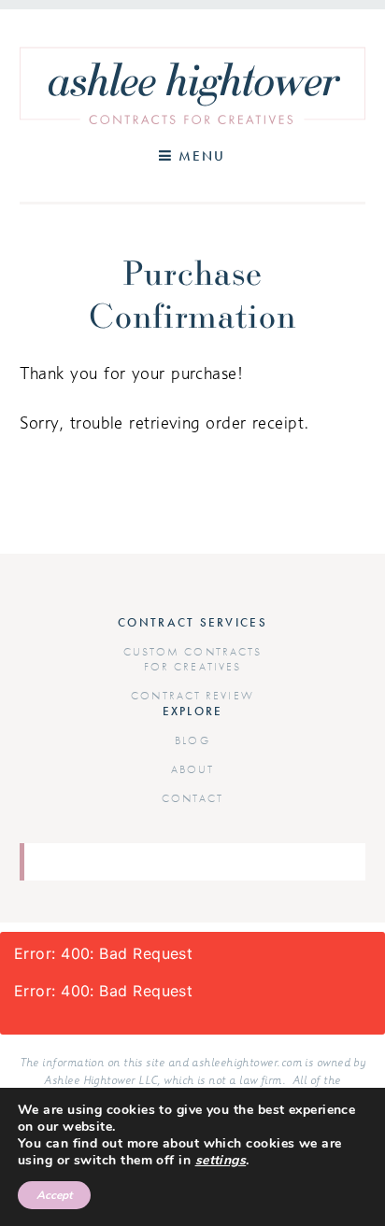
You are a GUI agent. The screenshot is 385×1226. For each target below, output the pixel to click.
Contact (193, 798)
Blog (192, 740)
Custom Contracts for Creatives (193, 659)
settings (221, 1160)
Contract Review (192, 695)
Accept (54, 1195)
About (193, 769)
